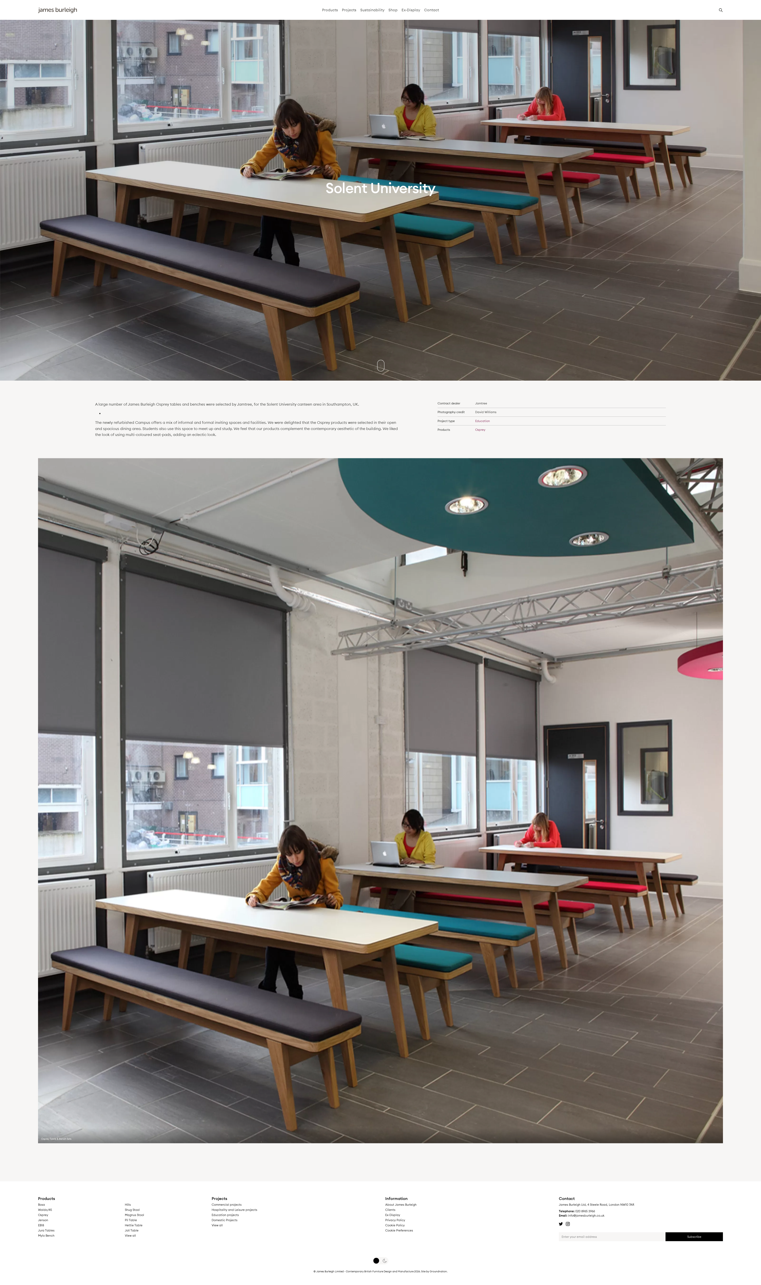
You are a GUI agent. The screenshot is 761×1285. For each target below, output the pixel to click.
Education (482, 421)
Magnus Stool (134, 1215)
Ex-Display (411, 10)
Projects (349, 10)
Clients (390, 1210)
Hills (128, 1204)
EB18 (41, 1225)
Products (330, 10)
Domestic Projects (224, 1220)
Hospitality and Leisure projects (234, 1210)
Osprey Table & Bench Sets (56, 1138)
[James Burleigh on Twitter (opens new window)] (561, 1224)
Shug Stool (132, 1210)
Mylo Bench (46, 1235)
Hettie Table (133, 1225)
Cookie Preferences (399, 1230)
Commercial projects (227, 1204)
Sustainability (372, 10)
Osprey (480, 430)
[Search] (721, 11)
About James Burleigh (401, 1204)
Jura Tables (46, 1230)
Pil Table (131, 1220)
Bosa (41, 1204)
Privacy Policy (395, 1220)
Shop (393, 10)
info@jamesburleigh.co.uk (586, 1215)
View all (130, 1235)
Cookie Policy (395, 1225)
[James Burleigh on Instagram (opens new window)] (568, 1224)
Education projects (225, 1215)
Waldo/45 (45, 1210)
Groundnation (438, 1271)
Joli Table (132, 1230)
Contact (431, 10)
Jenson (43, 1220)
